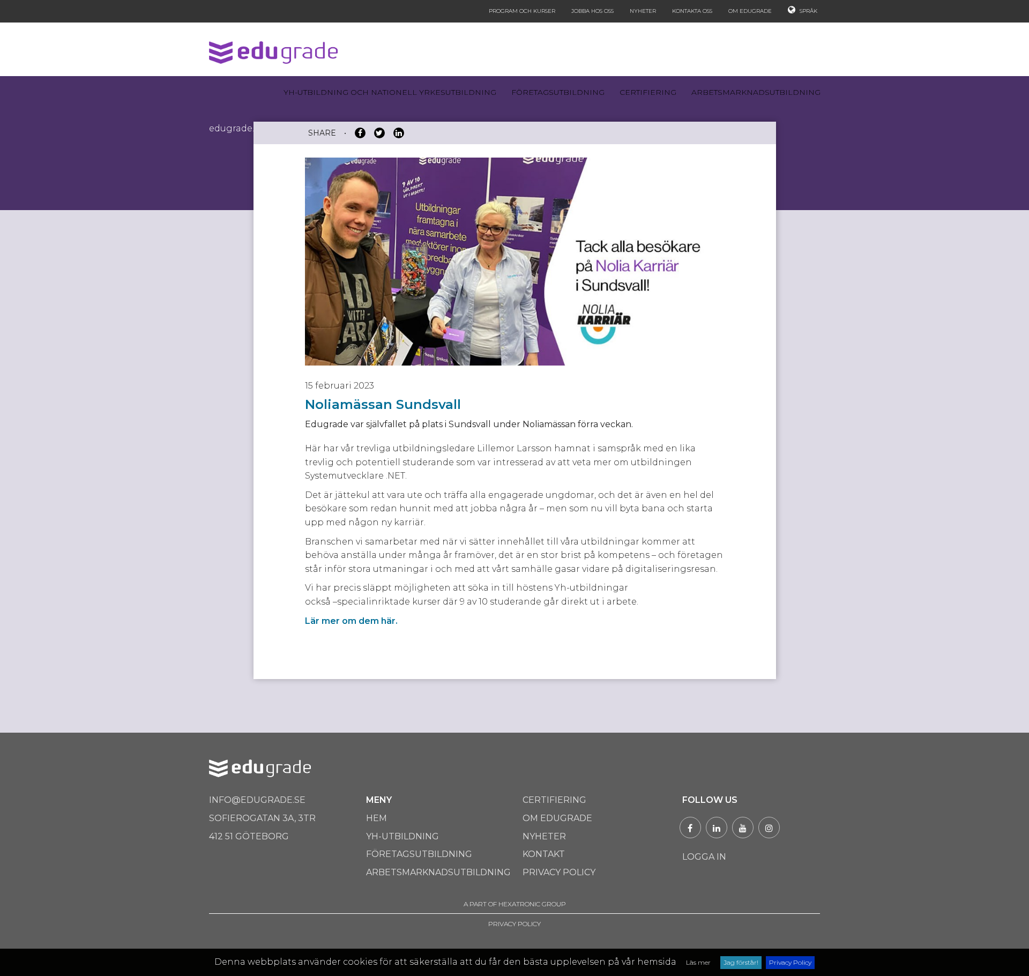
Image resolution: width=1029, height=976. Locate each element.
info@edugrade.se (257, 800)
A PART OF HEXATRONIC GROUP (515, 904)
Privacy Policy (790, 962)
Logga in (704, 857)
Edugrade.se (236, 128)
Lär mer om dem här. (351, 621)
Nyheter (643, 11)
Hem (376, 818)
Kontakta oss (692, 11)
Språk (807, 11)
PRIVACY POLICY (514, 924)
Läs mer (698, 962)
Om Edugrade (750, 11)
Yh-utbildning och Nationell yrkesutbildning (390, 92)
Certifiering (648, 92)
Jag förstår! (741, 962)
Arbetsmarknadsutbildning (756, 92)
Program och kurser (522, 11)
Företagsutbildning (558, 92)
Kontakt (544, 854)
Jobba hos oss (592, 11)
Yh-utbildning (402, 836)
